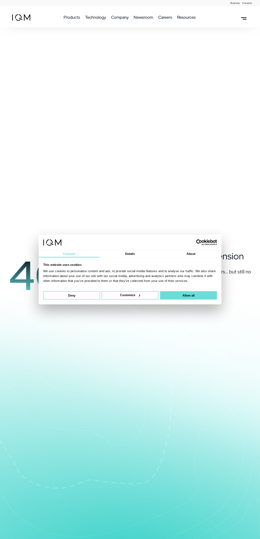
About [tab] (190, 253)
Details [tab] (130, 253)
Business (235, 3)
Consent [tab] (69, 253)
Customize (127, 295)
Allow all (188, 295)
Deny (71, 295)
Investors (247, 3)
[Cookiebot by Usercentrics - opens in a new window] (199, 242)
